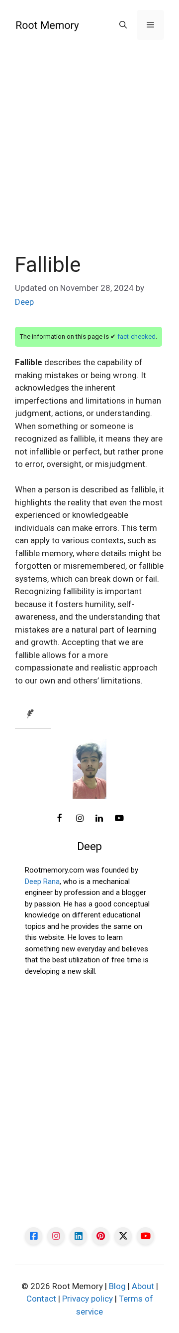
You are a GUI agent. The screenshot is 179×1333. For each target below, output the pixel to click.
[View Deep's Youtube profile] (119, 818)
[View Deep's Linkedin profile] (99, 818)
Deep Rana (42, 881)
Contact (41, 1299)
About (143, 1286)
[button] (123, 25)
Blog (117, 1286)
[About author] (33, 714)
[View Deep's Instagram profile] (79, 818)
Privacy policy (87, 1299)
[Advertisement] (89, 158)
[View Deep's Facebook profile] (59, 818)
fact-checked (136, 336)
